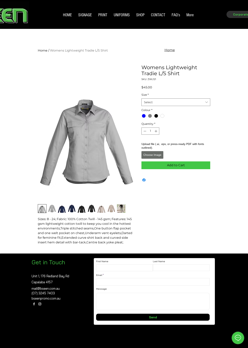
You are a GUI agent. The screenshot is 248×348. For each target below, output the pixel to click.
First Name (102, 261)
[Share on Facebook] (144, 180)
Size (145, 94)
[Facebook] (34, 303)
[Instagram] (39, 303)
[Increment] (156, 131)
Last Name (159, 261)
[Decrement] (144, 131)
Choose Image (152, 154)
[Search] (215, 21)
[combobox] (175, 102)
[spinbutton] (150, 131)
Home (42, 50)
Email (99, 275)
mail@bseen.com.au (46, 288)
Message (101, 289)
